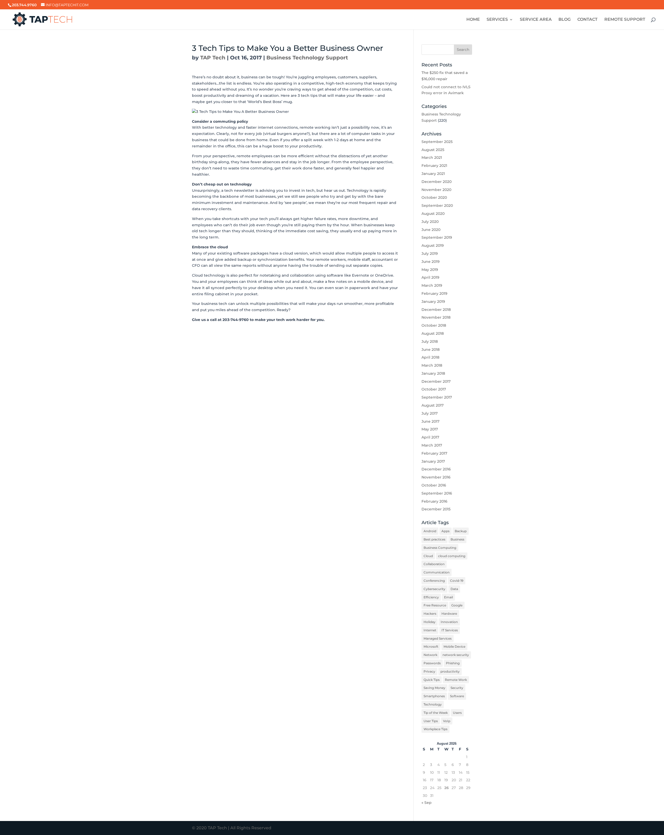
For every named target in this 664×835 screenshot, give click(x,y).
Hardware (449, 613)
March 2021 (431, 157)
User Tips (431, 721)
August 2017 (432, 405)
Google (456, 605)
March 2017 (431, 445)
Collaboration (434, 564)
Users (457, 713)
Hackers (430, 613)
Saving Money (434, 688)
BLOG (564, 20)
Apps (445, 531)
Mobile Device (454, 646)
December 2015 (436, 509)
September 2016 (436, 493)
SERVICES (497, 20)
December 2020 (436, 181)
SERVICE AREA (536, 20)
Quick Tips (432, 680)
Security (457, 688)
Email (448, 597)
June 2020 (430, 229)
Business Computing (440, 548)
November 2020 (436, 189)
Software (457, 696)
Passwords (432, 663)
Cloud (428, 556)
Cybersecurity (434, 589)
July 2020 (430, 221)
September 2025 (437, 141)
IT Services (449, 630)
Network (430, 655)
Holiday (429, 622)
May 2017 (429, 429)
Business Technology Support (307, 57)
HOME (473, 20)
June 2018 (430, 349)
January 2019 (433, 301)
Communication (436, 572)
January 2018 (433, 373)
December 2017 (436, 381)
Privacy (429, 671)
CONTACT (587, 20)
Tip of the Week (436, 713)
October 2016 (433, 485)
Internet (430, 630)
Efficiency (431, 597)
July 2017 (429, 413)
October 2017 (433, 389)
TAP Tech (212, 57)
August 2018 (432, 333)
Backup (461, 531)
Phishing (453, 663)
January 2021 (433, 173)
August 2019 (432, 245)
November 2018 (436, 317)
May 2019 (429, 269)
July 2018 (429, 341)
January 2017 (433, 461)
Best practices (434, 539)
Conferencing (434, 581)
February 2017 (434, 453)
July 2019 (429, 253)
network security (455, 655)
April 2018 (430, 357)
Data (454, 589)
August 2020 (433, 213)
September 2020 (437, 205)
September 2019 (436, 237)
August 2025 (432, 149)
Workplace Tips (435, 729)
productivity (450, 671)
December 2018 (436, 309)
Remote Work (456, 680)
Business (457, 539)
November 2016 (436, 477)
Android (430, 531)
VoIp (446, 721)
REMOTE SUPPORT (624, 20)
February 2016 (434, 501)
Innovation (449, 622)
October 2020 (434, 197)
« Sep (426, 802)
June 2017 (430, 421)
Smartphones (434, 696)
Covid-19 (456, 581)
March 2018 (431, 365)
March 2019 (431, 285)
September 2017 (436, 397)
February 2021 (434, 165)
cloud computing (451, 556)
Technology (433, 704)
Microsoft (431, 646)
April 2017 (430, 437)
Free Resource (435, 605)
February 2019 (434, 293)
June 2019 (430, 261)
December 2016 (436, 469)
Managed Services (438, 638)
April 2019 (430, 277)
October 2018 (433, 325)
